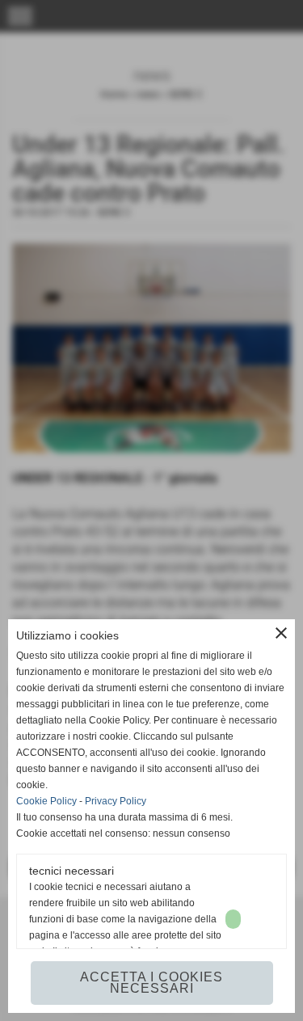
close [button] (281, 633)
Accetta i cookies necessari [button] (151, 982)
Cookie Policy (46, 801)
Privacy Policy (115, 801)
